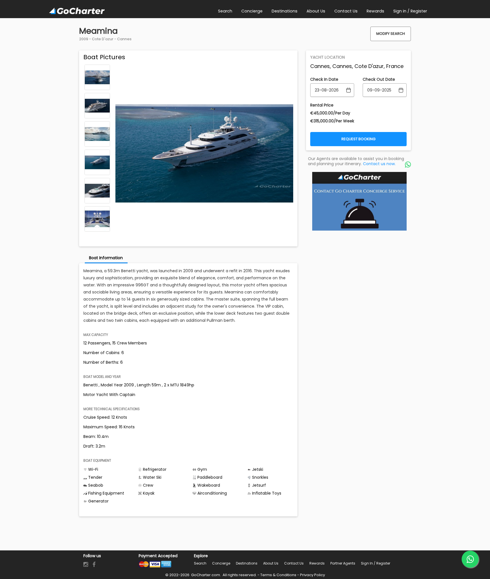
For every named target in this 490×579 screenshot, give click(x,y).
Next (97, 228)
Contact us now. (379, 164)
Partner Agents (342, 563)
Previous (97, 68)
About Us (270, 563)
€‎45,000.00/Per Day (330, 113)
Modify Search (390, 33)
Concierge (221, 563)
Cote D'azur (102, 39)
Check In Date (324, 79)
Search (200, 563)
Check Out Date (379, 79)
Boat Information (106, 258)
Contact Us (294, 563)
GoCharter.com (205, 575)
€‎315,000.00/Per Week (332, 121)
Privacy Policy (312, 575)
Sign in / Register (375, 563)
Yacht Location (327, 57)
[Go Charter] (77, 11)
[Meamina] (97, 77)
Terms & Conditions (278, 575)
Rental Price (321, 105)
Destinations (246, 563)
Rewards (317, 563)
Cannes (124, 39)
